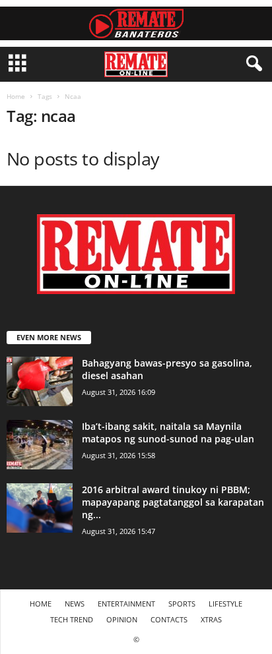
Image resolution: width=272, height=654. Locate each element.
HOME (40, 604)
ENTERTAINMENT (126, 604)
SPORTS (181, 604)
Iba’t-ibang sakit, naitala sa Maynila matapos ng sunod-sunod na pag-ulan (168, 432)
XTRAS (211, 619)
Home (16, 96)
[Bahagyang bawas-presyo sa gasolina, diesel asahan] (40, 381)
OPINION (121, 619)
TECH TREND (71, 619)
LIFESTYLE (225, 604)
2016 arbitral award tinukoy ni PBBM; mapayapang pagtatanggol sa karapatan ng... (173, 502)
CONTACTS (169, 619)
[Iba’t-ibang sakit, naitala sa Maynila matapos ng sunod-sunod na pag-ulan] (40, 444)
